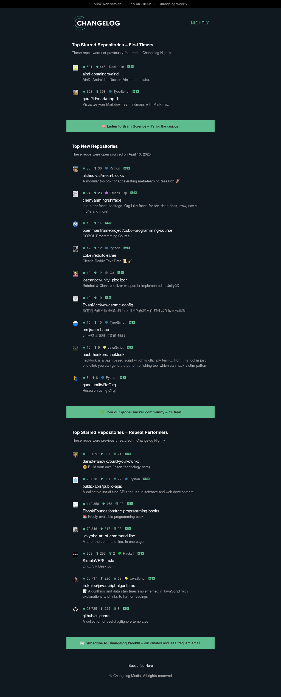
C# (112, 272)
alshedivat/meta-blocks (103, 175)
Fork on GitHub (140, 3)
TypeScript (121, 91)
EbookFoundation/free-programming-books (121, 510)
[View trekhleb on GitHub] (75, 580)
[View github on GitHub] (75, 610)
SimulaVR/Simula (98, 560)
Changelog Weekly (173, 3)
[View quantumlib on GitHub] (75, 379)
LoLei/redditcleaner (99, 255)
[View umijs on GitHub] (75, 324)
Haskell (128, 553)
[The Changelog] (96, 29)
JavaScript (115, 347)
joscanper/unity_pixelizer (105, 280)
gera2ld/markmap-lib (101, 98)
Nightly (200, 23)
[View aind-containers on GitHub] (75, 69)
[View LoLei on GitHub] (75, 250)
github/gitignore (96, 615)
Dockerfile (116, 66)
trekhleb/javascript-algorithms (109, 585)
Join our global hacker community (135, 411)
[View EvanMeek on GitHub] (75, 300)
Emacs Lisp (118, 192)
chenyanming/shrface (102, 200)
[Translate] (130, 66)
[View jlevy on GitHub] (75, 530)
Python (115, 168)
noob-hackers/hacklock (104, 354)
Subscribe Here (140, 665)
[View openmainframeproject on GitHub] (75, 225)
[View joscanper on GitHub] (75, 275)
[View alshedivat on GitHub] (75, 170)
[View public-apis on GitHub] (75, 481)
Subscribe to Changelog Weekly (113, 642)
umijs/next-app (96, 329)
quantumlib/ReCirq (99, 384)
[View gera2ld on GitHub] (75, 93)
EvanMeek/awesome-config (108, 304)
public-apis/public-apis (102, 486)
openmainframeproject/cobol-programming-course (127, 230)
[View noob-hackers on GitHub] (75, 349)
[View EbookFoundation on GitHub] (75, 506)
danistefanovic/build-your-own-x (111, 461)
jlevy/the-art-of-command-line (109, 535)
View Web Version (107, 3)
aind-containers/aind (101, 74)
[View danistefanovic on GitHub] (75, 456)
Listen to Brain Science (126, 126)
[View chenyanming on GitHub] (75, 195)
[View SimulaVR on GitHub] (75, 555)
